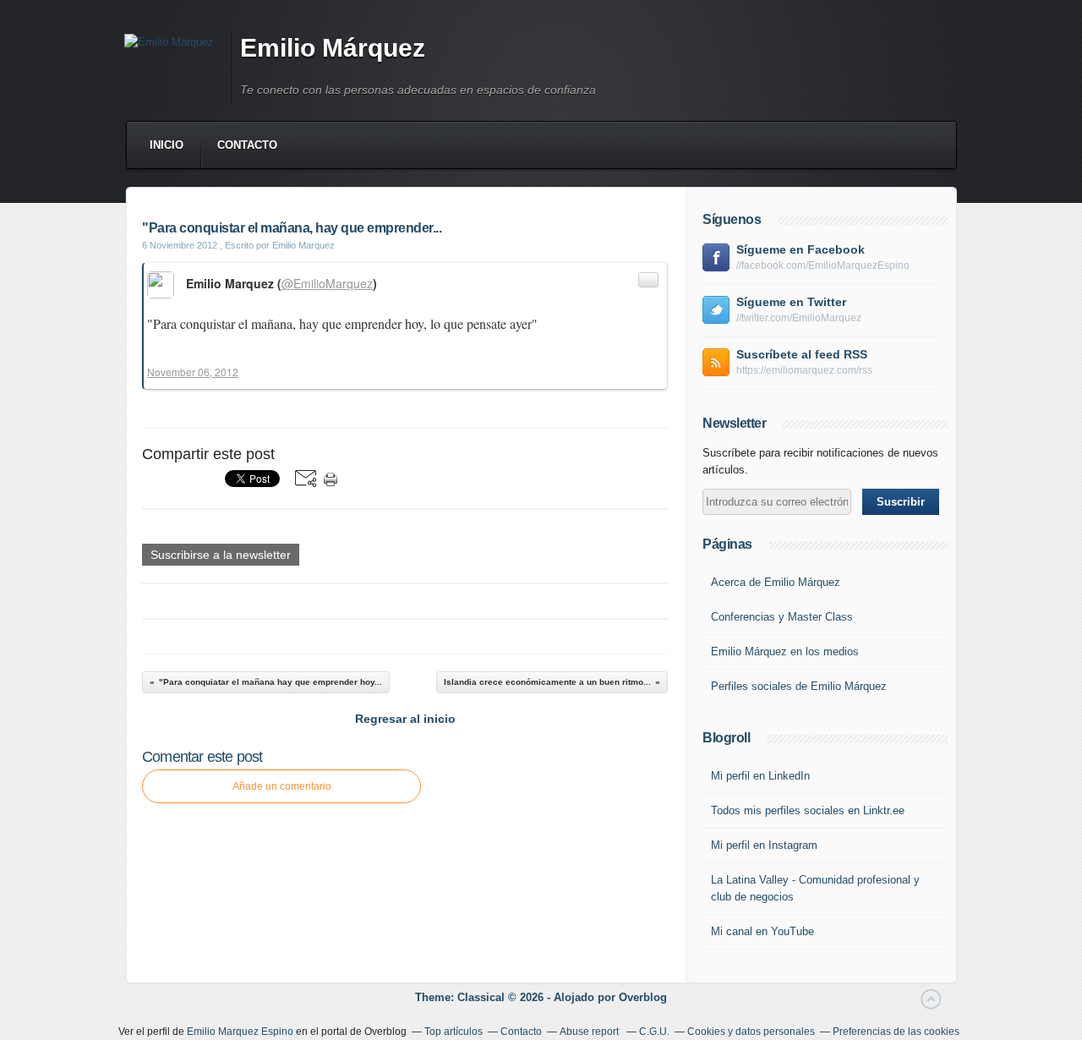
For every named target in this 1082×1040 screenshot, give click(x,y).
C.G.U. (654, 1031)
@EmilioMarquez (327, 283)
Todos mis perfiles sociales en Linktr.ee (807, 810)
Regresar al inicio (405, 718)
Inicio (166, 145)
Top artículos (453, 1031)
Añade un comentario (281, 786)
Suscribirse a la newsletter (220, 554)
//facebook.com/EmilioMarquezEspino (823, 265)
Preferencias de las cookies (896, 1031)
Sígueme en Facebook (800, 249)
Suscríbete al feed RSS (801, 354)
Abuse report (590, 1031)
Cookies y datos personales (751, 1031)
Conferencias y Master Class (782, 616)
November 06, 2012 (192, 371)
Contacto (247, 145)
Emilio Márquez (332, 48)
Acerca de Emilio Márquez (775, 582)
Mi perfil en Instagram (764, 845)
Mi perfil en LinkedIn (760, 775)
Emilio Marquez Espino (240, 1031)
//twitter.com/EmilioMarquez (798, 318)
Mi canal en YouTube (762, 931)
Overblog (643, 997)
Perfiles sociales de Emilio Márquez (799, 686)
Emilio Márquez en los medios (785, 651)
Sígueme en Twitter (791, 302)
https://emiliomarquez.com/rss (804, 370)
